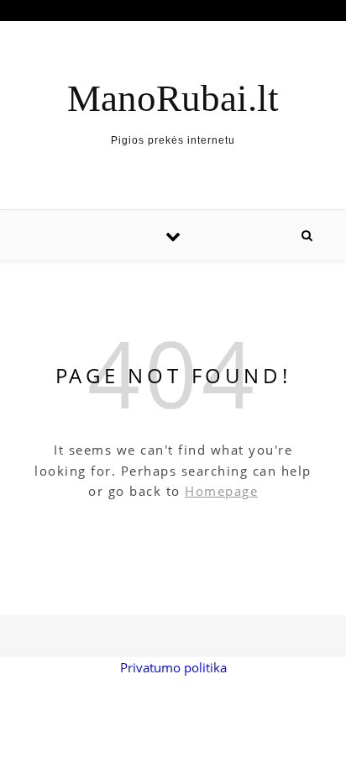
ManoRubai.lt (173, 99)
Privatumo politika (173, 667)
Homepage (221, 490)
